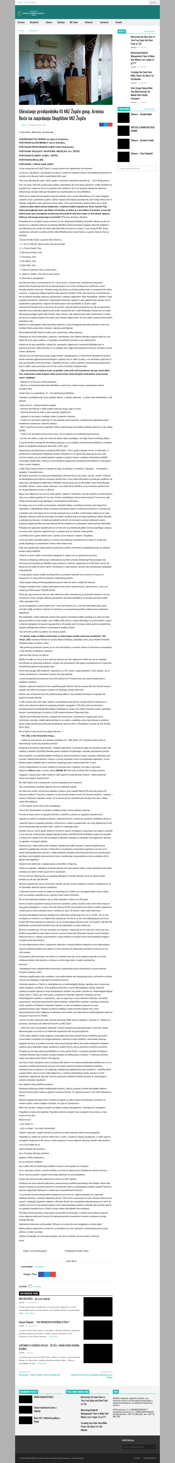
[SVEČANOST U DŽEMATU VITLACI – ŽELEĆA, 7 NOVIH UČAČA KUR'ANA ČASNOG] (98, 1353)
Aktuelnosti (34, 22)
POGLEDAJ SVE (149, 31)
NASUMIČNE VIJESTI (28, 1391)
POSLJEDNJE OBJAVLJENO (77, 1391)
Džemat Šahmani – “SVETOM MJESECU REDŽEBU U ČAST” (44, 1322)
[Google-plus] (110, 124)
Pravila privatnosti (30, 2)
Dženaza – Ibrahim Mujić (141, 114)
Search (153, 2)
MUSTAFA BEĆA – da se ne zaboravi (34, 1298)
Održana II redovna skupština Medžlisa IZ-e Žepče (91, 1376)
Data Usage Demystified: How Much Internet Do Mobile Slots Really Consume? (142, 93)
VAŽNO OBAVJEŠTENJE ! (44, 1397)
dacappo (134, 47)
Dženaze (49, 22)
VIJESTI (122, 31)
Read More (30, 1313)
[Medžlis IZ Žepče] (31, 13)
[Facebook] (101, 124)
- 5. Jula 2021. (29, 1352)
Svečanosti (104, 22)
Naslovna (21, 22)
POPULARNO (124, 109)
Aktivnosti (89, 22)
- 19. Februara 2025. (31, 1302)
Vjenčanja (61, 22)
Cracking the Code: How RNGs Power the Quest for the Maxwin (142, 75)
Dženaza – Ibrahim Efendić (142, 140)
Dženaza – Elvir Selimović (142, 153)
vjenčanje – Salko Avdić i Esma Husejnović (39, 1375)
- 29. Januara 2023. (31, 1326)
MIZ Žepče (74, 22)
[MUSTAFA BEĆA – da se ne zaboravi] (98, 1306)
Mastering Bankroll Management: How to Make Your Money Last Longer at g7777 (143, 58)
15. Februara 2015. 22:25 (37, 125)
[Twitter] (106, 124)
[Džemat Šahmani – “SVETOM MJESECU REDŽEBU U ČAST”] (98, 1330)
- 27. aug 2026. (142, 47)
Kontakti (20, 2)
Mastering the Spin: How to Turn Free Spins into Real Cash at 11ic (143, 40)
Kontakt (119, 22)
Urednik (23, 125)
